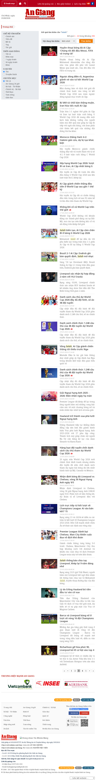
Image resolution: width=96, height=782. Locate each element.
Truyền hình (11, 74)
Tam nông (10, 95)
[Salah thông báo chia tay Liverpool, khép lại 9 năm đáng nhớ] (49, 564)
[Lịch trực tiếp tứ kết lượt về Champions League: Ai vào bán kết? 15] (49, 509)
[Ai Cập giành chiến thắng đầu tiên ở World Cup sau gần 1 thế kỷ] (49, 187)
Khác (8, 65)
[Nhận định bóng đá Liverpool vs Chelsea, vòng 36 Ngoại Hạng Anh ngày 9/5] (49, 480)
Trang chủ (8, 27)
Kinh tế (26, 711)
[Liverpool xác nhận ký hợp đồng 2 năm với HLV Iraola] (49, 277)
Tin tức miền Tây (30, 729)
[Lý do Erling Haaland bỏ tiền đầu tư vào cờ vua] (49, 593)
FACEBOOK (74, 713)
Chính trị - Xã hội (13, 89)
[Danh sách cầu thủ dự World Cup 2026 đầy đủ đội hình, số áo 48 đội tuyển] (49, 301)
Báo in (76, 700)
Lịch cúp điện (80, 4)
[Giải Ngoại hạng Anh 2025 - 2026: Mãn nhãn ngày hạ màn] (49, 396)
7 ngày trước (11, 59)
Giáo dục (9, 97)
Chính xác (10, 36)
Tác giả (9, 47)
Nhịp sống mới (9, 724)
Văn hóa (7, 720)
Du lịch (6, 729)
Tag (7, 44)
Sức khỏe (46, 720)
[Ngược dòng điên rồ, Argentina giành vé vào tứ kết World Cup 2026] (49, 80)
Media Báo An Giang (50, 729)
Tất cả (8, 54)
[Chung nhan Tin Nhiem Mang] (32, 738)
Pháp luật (27, 716)
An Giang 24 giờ (13, 83)
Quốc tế (45, 716)
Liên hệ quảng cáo (46, 4)
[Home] (20, 3)
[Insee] (48, 683)
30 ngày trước (12, 62)
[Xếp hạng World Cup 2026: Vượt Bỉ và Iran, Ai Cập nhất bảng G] (49, 167)
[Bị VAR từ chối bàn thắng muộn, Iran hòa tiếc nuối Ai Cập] (49, 106)
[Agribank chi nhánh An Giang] (76, 684)
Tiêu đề (9, 39)
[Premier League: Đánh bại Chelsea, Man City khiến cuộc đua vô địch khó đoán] (49, 535)
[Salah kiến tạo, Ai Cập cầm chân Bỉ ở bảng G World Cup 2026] (49, 234)
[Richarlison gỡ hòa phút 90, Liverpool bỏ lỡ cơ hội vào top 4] (49, 651)
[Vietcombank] (20, 684)
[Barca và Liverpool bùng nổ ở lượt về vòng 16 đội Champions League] (49, 619)
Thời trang (46, 724)
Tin (7, 71)
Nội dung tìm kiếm (51, 41)
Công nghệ (8, 716)
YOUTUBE (84, 713)
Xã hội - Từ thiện (13, 86)
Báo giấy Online (64, 4)
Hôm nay (9, 57)
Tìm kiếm (86, 41)
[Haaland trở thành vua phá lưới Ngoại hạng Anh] (49, 420)
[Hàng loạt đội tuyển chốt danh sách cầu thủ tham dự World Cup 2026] (49, 451)
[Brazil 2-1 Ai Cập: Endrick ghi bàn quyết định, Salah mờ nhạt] (49, 257)
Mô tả (8, 42)
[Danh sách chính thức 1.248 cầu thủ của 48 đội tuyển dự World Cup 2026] (49, 327)
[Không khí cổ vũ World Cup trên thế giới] (49, 211)
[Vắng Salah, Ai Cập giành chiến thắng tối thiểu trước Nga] (49, 350)
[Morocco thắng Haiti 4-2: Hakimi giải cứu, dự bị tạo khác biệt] (49, 141)
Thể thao (9, 92)
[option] (20, 684)
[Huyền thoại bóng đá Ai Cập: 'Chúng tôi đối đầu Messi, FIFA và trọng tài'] (49, 51)
